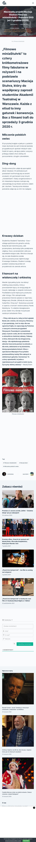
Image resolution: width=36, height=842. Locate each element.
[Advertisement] (18, 211)
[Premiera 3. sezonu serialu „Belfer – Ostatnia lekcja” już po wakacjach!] (18, 499)
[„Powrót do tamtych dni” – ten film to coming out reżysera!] (18, 558)
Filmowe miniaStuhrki (9, 463)
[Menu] (33, 3)
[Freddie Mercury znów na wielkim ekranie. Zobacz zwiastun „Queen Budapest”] (18, 773)
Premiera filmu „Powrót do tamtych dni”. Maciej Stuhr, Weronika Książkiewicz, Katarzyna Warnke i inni (15, 541)
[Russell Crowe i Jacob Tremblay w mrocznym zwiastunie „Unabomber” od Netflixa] (18, 688)
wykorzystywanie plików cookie (13, 840)
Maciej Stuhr (23, 463)
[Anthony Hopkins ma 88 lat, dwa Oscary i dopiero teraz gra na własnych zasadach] (18, 731)
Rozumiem (26, 840)
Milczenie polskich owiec (11, 466)
